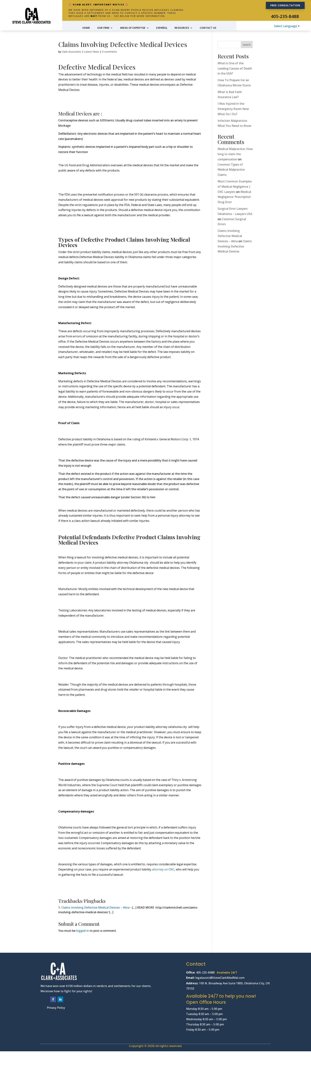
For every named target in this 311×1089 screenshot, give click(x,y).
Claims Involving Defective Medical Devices (235, 246)
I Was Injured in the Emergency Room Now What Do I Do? (233, 109)
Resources (182, 28)
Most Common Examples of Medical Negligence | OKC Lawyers (235, 186)
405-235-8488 (285, 16)
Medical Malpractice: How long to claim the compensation (235, 154)
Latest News (91, 51)
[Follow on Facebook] (53, 999)
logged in (82, 931)
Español (161, 28)
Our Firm (103, 28)
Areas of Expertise (132, 28)
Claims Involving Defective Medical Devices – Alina (95, 907)
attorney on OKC (162, 869)
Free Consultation (285, 5)
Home (86, 28)
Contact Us (208, 28)
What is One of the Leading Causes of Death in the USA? (235, 68)
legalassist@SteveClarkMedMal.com (220, 978)
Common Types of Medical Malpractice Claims (231, 169)
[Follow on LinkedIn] (60, 999)
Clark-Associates (71, 51)
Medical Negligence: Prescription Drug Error (234, 197)
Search (247, 44)
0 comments (109, 51)
